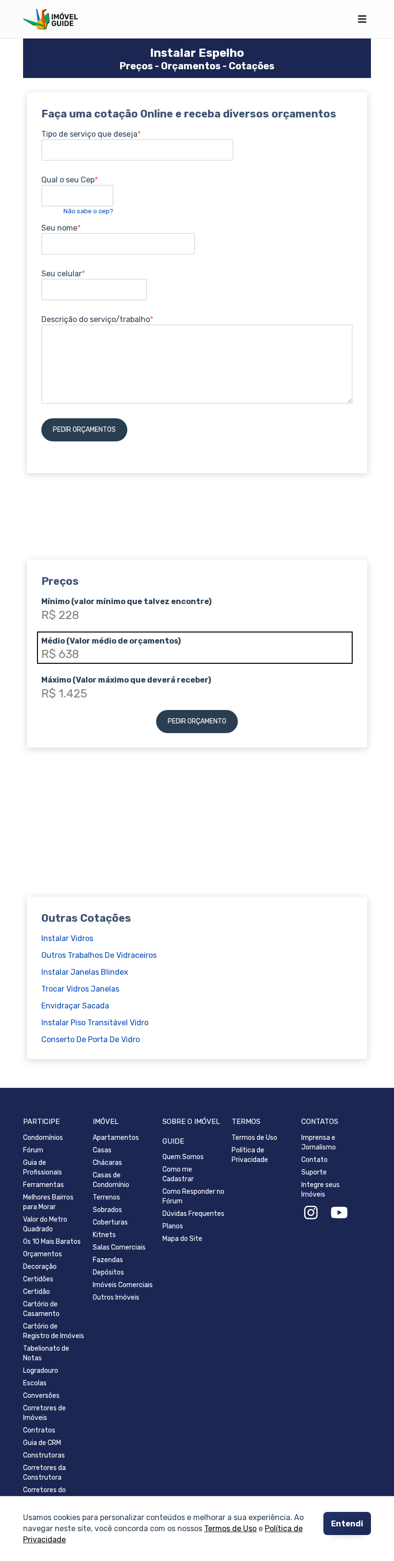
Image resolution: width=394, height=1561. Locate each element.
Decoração (40, 1267)
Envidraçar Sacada (75, 1005)
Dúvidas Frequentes (193, 1214)
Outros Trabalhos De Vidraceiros (99, 955)
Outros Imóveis (116, 1297)
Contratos (39, 1430)
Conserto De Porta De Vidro (90, 1039)
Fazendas (108, 1260)
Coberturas (110, 1222)
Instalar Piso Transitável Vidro (94, 1022)
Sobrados (107, 1210)
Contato (314, 1160)
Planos (172, 1226)
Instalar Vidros (67, 938)
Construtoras (44, 1455)
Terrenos (106, 1197)
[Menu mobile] (362, 19)
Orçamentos (42, 1254)
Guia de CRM (42, 1443)
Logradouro (40, 1371)
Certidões (38, 1279)
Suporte (314, 1172)
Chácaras (107, 1163)
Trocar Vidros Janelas (80, 988)
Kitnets (104, 1235)
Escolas (35, 1383)
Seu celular (61, 273)
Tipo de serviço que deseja (89, 134)
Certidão (36, 1292)
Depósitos (108, 1272)
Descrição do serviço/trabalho (95, 319)
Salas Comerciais (119, 1247)
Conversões (41, 1396)
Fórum (33, 1150)
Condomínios (43, 1138)
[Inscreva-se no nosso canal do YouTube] (339, 1213)
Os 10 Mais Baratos (52, 1242)
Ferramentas (43, 1185)
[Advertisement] (197, 509)
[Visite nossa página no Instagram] (310, 1213)
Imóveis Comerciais (123, 1285)
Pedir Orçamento (197, 721)
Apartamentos (116, 1138)
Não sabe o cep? (88, 211)
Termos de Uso (230, 1529)
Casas (102, 1150)
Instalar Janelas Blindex (84, 972)
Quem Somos (183, 1157)
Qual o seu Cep (68, 179)
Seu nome (59, 227)
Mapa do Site (182, 1239)
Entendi (347, 1523)
